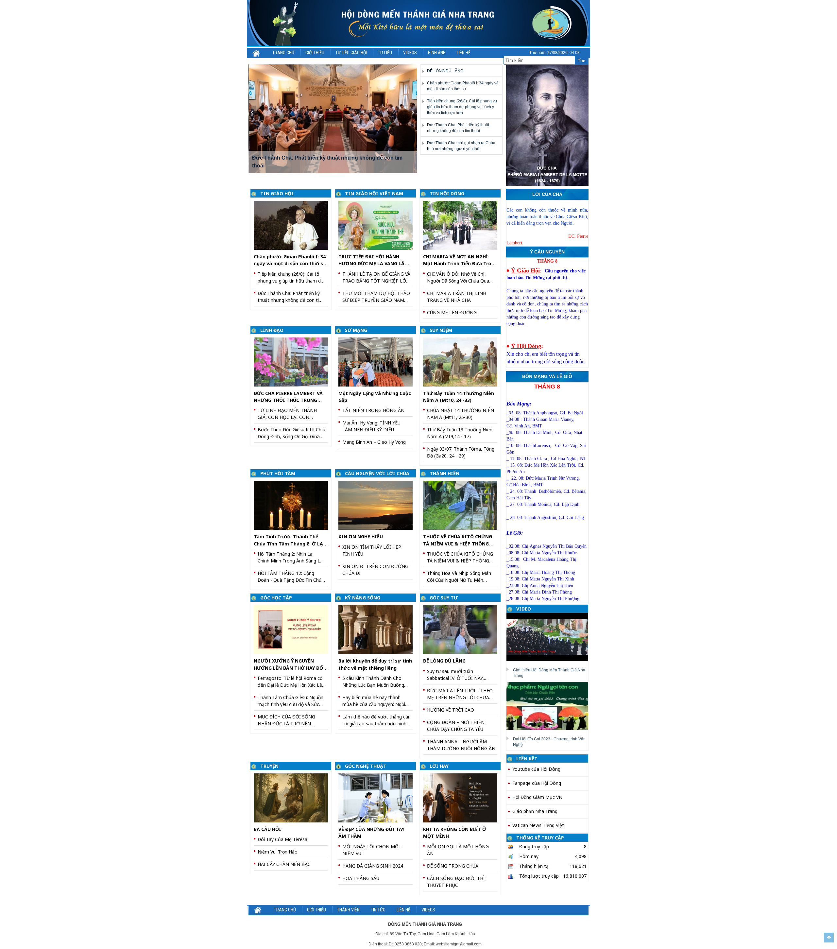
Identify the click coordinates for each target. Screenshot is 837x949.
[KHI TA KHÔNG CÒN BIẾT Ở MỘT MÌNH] (462, 797)
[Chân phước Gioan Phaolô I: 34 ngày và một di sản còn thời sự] (293, 225)
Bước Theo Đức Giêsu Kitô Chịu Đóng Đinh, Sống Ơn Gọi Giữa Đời (291, 433)
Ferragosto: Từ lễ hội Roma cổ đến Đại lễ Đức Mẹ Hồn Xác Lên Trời (291, 681)
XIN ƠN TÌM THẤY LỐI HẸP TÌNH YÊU (371, 550)
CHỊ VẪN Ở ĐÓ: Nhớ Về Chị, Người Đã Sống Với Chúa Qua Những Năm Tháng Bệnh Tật (458, 277)
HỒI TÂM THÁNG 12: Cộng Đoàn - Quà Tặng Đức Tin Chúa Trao (291, 576)
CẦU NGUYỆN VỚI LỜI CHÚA (377, 473)
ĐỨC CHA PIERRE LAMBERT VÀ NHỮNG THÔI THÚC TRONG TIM (288, 400)
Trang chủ (283, 52)
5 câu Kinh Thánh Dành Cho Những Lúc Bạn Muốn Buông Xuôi (373, 681)
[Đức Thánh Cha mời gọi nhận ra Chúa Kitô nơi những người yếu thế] (333, 118)
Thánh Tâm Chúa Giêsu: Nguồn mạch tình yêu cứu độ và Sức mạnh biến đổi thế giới (290, 701)
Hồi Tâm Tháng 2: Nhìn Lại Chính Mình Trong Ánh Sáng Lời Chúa (291, 557)
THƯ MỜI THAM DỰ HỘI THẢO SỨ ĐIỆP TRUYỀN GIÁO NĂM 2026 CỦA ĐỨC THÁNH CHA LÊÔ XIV (376, 296)
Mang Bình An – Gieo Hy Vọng (374, 442)
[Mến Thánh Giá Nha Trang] (418, 23)
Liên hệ (463, 52)
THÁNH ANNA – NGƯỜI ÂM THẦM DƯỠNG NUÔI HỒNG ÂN (461, 744)
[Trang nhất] (256, 53)
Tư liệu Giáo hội (351, 52)
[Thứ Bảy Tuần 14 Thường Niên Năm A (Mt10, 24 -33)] (462, 361)
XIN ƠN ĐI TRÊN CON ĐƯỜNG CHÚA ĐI (375, 569)
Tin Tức (378, 909)
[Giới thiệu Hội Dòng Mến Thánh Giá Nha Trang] (549, 636)
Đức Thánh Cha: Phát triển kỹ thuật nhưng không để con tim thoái (290, 296)
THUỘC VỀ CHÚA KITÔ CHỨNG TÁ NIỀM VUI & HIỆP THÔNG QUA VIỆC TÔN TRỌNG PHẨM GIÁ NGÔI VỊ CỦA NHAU (460, 557)
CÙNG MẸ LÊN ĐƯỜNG (452, 312)
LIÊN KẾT (527, 758)
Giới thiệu (314, 52)
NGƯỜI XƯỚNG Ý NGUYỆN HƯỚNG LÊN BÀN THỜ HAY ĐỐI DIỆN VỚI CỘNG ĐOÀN (289, 668)
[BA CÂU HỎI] (293, 797)
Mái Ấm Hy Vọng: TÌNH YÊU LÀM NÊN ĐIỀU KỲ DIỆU (371, 426)
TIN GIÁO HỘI (277, 193)
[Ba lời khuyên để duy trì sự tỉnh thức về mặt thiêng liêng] (377, 629)
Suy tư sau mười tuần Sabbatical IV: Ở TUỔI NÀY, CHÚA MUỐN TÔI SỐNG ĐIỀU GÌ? (458, 675)
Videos (410, 52)
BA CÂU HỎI (267, 829)
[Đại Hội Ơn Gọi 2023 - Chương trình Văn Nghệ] (549, 705)
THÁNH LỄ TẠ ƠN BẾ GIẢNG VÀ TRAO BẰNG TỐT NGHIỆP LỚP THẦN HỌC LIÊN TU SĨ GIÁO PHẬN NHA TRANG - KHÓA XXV (376, 277)
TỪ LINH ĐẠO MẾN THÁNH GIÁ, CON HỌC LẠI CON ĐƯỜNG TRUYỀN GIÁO (287, 414)
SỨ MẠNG (356, 330)
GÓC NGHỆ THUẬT (365, 766)
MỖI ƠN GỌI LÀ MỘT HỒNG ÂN (458, 849)
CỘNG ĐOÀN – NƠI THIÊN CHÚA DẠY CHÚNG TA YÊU (456, 725)
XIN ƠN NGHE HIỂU (360, 536)
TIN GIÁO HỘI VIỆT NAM (374, 193)
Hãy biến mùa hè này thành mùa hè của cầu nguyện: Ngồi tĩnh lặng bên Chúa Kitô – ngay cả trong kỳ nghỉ (375, 701)
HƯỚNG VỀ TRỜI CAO (450, 710)
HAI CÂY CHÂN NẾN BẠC (284, 864)
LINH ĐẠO (271, 330)
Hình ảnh (437, 52)
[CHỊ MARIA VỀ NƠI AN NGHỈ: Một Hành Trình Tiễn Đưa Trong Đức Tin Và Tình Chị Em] (462, 225)
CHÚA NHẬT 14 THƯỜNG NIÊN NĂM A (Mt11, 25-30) (460, 413)
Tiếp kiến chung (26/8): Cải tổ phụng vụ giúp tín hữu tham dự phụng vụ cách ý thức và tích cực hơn (462, 107)
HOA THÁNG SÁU (360, 878)
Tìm (582, 60)
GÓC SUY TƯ (444, 598)
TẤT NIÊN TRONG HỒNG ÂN (373, 410)
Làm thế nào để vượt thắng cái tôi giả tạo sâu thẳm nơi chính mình (375, 720)
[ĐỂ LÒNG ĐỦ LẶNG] (462, 629)
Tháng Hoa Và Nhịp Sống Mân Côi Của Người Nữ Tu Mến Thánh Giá (459, 576)
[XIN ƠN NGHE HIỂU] (377, 505)
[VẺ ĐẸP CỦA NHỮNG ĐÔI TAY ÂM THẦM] (377, 797)
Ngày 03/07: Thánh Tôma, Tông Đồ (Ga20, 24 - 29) (460, 452)
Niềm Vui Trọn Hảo (278, 852)
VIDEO (523, 609)
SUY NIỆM (441, 330)
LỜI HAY (439, 766)
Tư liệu (385, 52)
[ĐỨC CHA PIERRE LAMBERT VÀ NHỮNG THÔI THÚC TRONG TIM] (293, 361)
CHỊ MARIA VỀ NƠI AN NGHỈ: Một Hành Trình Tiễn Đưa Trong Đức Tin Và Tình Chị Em (460, 263)
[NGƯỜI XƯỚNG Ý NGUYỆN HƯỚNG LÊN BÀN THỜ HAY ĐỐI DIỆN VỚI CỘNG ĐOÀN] (293, 629)
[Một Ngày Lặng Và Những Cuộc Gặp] (377, 361)
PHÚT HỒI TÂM (277, 473)
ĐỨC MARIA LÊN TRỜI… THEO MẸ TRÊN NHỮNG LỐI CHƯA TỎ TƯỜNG (460, 694)
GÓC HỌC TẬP (276, 598)
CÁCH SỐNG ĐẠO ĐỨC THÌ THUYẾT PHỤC (456, 881)
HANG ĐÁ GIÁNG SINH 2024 (372, 866)
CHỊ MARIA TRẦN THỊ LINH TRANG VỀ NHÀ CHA (456, 296)
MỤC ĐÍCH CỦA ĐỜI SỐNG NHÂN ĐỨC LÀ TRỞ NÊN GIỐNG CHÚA (286, 720)
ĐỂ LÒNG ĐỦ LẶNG (445, 71)
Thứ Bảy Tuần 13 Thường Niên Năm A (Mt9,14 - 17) (459, 433)
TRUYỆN (269, 766)
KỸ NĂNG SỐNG (362, 598)
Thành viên (348, 909)
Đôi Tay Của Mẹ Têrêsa (282, 839)
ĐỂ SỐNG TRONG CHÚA (452, 866)
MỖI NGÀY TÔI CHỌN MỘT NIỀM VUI (371, 849)
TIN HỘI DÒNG (447, 193)
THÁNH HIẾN (444, 473)
